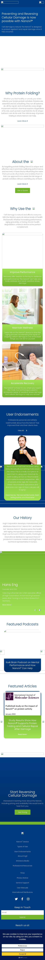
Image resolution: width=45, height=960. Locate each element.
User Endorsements (22, 851)
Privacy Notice (22, 878)
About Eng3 (22, 856)
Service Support (22, 883)
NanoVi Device (22, 842)
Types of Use (22, 846)
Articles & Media (22, 861)
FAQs (22, 873)
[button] (22, 121)
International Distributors (22, 892)
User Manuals (22, 888)
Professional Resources (22, 866)
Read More (6, 605)
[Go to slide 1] (2, 567)
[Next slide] (39, 609)
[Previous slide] (35, 609)
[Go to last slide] (1, 721)
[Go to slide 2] (2, 599)
